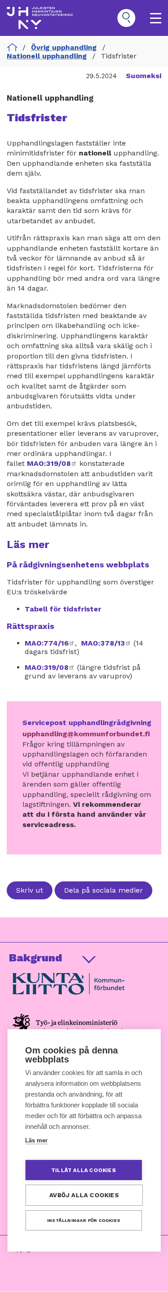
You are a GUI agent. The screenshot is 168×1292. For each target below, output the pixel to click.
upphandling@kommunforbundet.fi (86, 734)
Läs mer (36, 1140)
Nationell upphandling (47, 56)
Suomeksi (143, 75)
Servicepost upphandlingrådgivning (86, 722)
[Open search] (126, 18)
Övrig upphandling (64, 47)
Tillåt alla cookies (83, 1170)
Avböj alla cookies (84, 1195)
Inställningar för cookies (83, 1220)
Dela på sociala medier (103, 890)
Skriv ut (29, 890)
